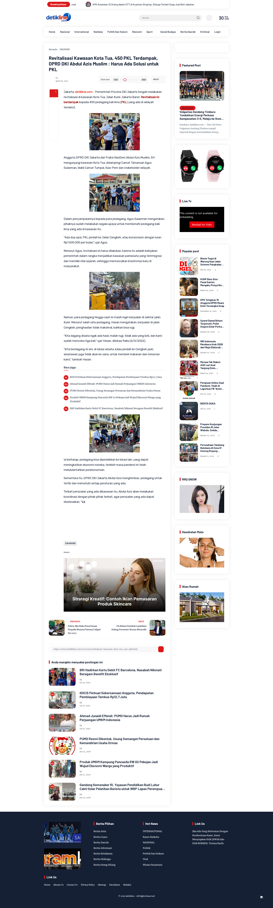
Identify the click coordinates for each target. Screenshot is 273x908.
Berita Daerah (188, 31)
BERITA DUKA (207, 403)
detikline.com (84, 92)
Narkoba (98, 31)
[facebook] (54, 101)
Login (217, 31)
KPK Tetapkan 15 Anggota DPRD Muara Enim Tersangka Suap (212, 302)
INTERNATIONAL (152, 831)
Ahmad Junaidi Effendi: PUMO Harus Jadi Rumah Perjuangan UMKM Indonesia (113, 383)
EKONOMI (65, 49)
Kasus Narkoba (151, 837)
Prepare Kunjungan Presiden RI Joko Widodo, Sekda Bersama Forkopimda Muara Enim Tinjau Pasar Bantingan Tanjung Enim (212, 427)
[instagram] (217, 881)
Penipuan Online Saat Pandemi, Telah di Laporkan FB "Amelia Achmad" (212, 385)
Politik (146, 848)
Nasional (65, 31)
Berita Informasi (103, 848)
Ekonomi (137, 31)
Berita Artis (100, 831)
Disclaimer (114, 884)
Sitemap (102, 884)
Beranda (53, 49)
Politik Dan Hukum (117, 31)
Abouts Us (58, 884)
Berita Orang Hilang (104, 864)
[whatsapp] (54, 127)
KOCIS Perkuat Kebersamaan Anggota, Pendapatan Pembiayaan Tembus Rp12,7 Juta (116, 377)
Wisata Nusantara (152, 864)
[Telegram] (54, 118)
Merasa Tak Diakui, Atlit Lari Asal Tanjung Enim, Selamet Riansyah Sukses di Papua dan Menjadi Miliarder (211, 365)
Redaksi (127, 884)
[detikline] (58, 21)
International (81, 31)
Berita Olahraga (102, 859)
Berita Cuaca (100, 837)
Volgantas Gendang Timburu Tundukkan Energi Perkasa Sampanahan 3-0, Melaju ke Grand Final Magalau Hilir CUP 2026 (201, 115)
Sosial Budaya (168, 31)
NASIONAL (149, 842)
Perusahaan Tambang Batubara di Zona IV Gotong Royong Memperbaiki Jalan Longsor (212, 447)
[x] (54, 110)
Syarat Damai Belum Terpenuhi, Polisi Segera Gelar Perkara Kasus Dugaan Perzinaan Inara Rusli (212, 323)
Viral (145, 859)
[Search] (198, 18)
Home (52, 31)
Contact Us (72, 884)
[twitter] (212, 881)
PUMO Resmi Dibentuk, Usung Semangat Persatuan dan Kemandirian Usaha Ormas (115, 390)
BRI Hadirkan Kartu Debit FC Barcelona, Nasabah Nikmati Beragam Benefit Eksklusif (116, 408)
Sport (149, 31)
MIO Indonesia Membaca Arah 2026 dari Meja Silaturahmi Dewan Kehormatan (211, 344)
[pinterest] (54, 135)
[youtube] (227, 881)
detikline (130, 896)
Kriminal (204, 31)
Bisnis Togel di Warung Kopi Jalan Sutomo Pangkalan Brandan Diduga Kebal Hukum (210, 261)
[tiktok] (222, 881)
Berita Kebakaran (103, 853)
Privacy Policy (88, 884)
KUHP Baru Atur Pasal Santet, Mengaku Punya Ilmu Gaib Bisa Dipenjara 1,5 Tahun (211, 282)
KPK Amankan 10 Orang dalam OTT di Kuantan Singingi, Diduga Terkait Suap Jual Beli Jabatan (71, 4)
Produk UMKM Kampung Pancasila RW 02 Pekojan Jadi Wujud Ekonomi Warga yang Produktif (115, 399)
